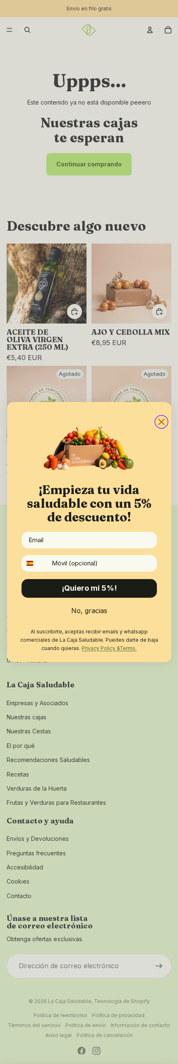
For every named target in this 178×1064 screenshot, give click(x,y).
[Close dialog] (161, 422)
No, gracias (89, 610)
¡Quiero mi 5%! (89, 588)
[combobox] (35, 563)
